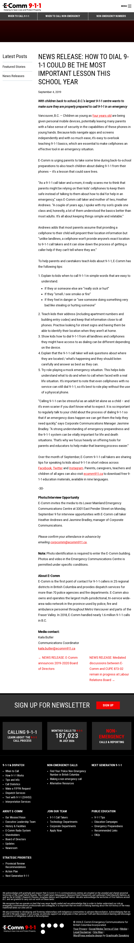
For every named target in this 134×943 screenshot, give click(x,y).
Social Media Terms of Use (103, 928)
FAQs (97, 835)
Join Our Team (57, 811)
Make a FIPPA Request (18, 788)
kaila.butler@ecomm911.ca (56, 648)
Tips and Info (12, 780)
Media (123, 928)
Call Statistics (12, 784)
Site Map (98, 932)
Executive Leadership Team (20, 821)
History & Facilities (15, 826)
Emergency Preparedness (108, 826)
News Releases (13, 76)
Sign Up (108, 705)
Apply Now (56, 830)
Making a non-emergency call (66, 779)
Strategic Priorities (17, 857)
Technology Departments (63, 821)
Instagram (76, 468)
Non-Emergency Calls (62, 765)
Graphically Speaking (117, 935)
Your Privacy (80, 928)
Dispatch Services (15, 793)
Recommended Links (105, 830)
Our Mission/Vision (15, 817)
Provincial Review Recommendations (15, 865)
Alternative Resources (62, 783)
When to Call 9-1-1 (18, 16)
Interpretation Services (18, 801)
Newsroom (11, 848)
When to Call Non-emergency (63, 16)
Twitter (58, 468)
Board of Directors (15, 839)
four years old (101, 115)
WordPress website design (87, 935)
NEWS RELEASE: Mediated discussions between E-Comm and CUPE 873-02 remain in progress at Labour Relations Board (109, 669)
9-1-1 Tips (99, 817)
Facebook (45, 468)
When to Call (12, 771)
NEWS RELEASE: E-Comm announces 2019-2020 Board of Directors (58, 663)
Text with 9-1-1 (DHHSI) (18, 797)
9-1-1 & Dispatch (13, 765)
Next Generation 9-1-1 (107, 765)
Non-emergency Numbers (111, 16)
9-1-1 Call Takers (59, 817)
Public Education (104, 811)
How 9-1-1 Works (14, 775)
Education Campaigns (106, 821)
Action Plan (11, 871)
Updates (9, 843)
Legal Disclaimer (82, 932)
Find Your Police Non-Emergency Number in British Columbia (68, 772)
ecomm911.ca (93, 474)
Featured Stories (14, 67)
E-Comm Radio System (18, 830)
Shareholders (12, 835)
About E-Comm (13, 811)
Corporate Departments (63, 826)
